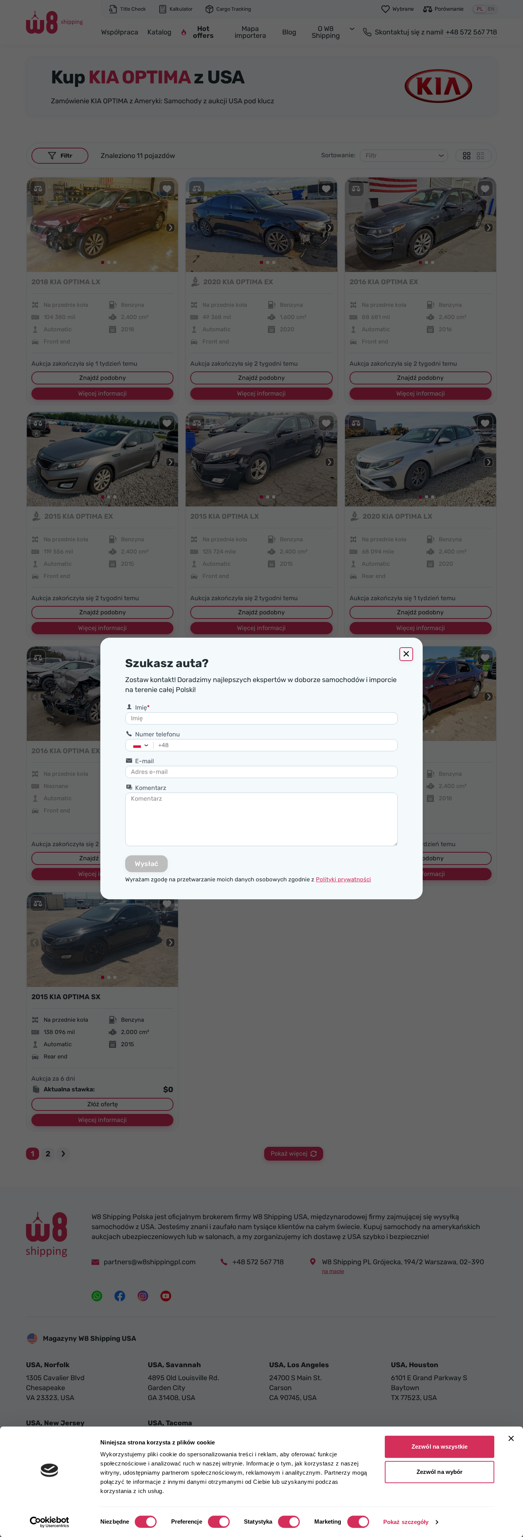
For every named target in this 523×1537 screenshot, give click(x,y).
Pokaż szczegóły (406, 1522)
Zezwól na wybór (440, 1472)
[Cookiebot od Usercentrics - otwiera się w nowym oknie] (49, 1522)
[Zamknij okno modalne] (406, 654)
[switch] (219, 1522)
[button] (148, 745)
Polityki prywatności (343, 879)
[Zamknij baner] (511, 1438)
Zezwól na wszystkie (439, 1446)
